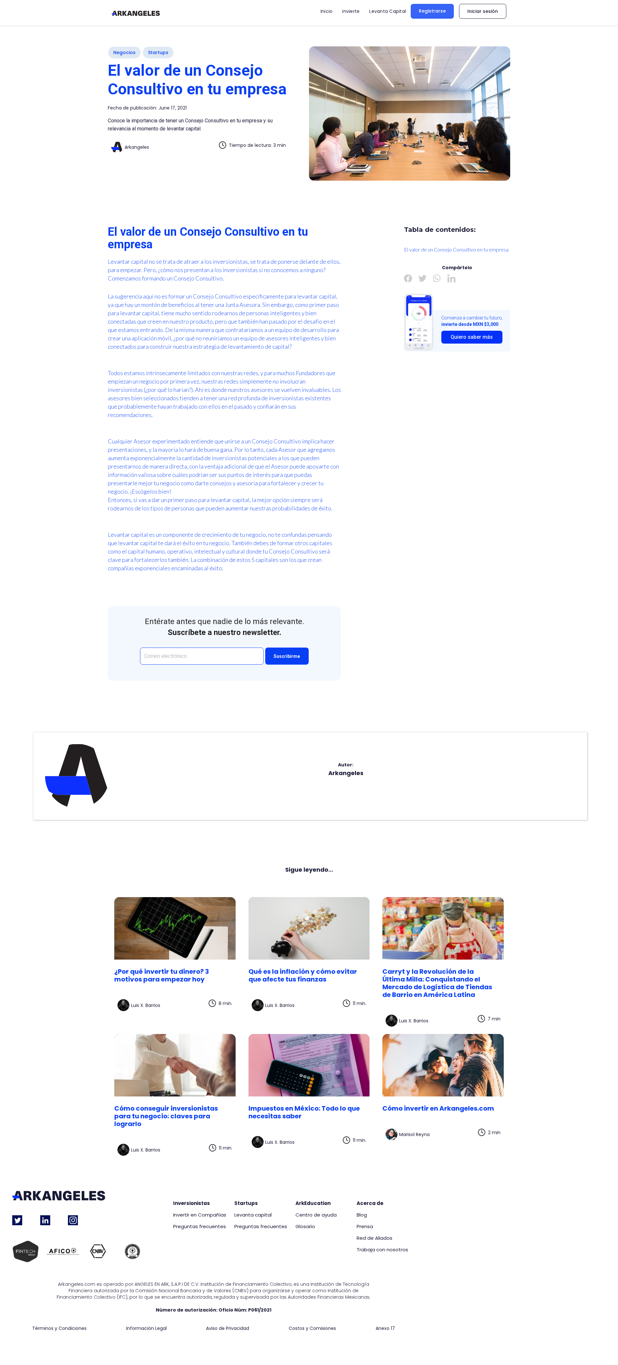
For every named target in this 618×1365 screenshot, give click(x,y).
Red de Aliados (374, 1238)
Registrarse (432, 11)
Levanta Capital (387, 11)
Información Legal (146, 1328)
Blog (362, 1215)
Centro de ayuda (316, 1215)
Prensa (365, 1226)
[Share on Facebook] (408, 278)
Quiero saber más (472, 337)
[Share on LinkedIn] (451, 278)
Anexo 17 (385, 1328)
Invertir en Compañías (199, 1215)
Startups (246, 1203)
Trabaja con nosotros (382, 1249)
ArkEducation (313, 1203)
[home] (136, 13)
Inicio (327, 11)
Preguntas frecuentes (199, 1226)
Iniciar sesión (482, 11)
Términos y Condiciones (59, 1328)
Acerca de (370, 1203)
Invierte (351, 11)
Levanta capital (253, 1215)
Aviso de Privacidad (227, 1328)
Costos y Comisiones (312, 1328)
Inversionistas (191, 1203)
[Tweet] (422, 278)
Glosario (305, 1226)
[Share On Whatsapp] (437, 278)
